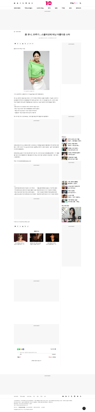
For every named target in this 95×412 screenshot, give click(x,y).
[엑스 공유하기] (20, 43)
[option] (71, 213)
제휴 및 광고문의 (37, 407)
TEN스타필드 (28, 8)
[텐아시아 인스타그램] (26, 3)
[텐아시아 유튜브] (14, 3)
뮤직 (49, 8)
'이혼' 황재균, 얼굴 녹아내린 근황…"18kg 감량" (73, 201)
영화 (56, 8)
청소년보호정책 (29, 407)
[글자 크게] (30, 43)
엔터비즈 (78, 8)
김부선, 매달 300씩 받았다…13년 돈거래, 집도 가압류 (73, 145)
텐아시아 (20, 409)
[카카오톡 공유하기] (15, 43)
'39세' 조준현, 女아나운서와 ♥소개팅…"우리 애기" (73, 192)
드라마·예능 (40, 8)
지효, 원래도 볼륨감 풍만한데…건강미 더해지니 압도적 (73, 183)
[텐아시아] (49, 3)
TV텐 (63, 8)
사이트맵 (43, 407)
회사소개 (15, 407)
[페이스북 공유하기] (17, 43)
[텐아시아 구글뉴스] (32, 3)
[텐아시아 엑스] (23, 3)
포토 (70, 8)
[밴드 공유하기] (25, 43)
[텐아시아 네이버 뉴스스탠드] (29, 3)
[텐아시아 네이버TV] (17, 3)
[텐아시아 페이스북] (20, 3)
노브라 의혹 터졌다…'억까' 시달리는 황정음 (74, 197)
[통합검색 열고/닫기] (80, 3)
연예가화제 (17, 8)
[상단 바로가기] (84, 408)
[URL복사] (27, 43)
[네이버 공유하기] (22, 43)
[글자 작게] (33, 43)
